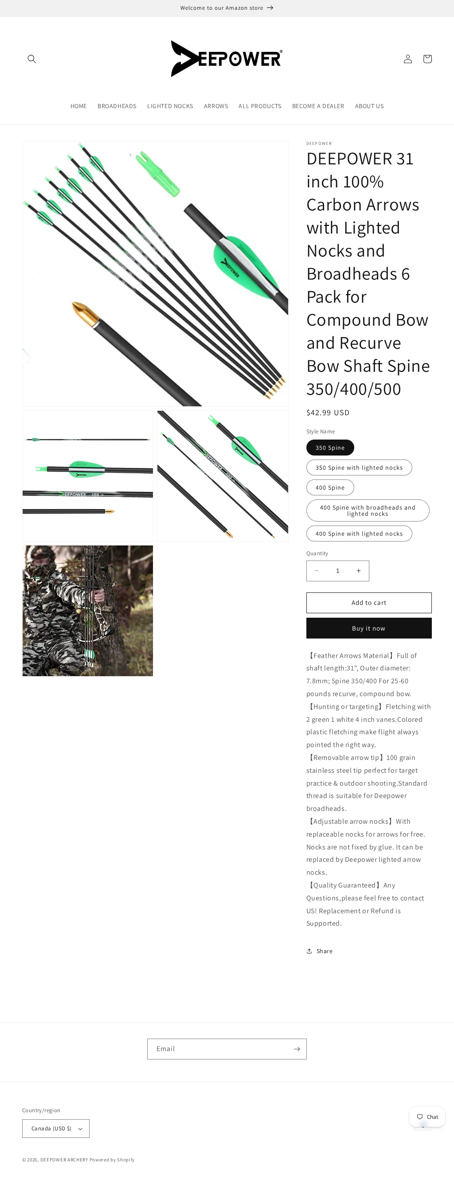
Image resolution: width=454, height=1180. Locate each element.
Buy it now (369, 628)
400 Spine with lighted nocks (359, 533)
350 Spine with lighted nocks (359, 467)
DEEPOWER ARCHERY (64, 1160)
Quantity (317, 553)
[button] (32, 59)
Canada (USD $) (51, 1128)
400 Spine (330, 487)
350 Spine (330, 448)
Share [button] (325, 951)
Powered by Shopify (112, 1160)
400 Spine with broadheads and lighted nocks (368, 510)
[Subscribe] (296, 1049)
